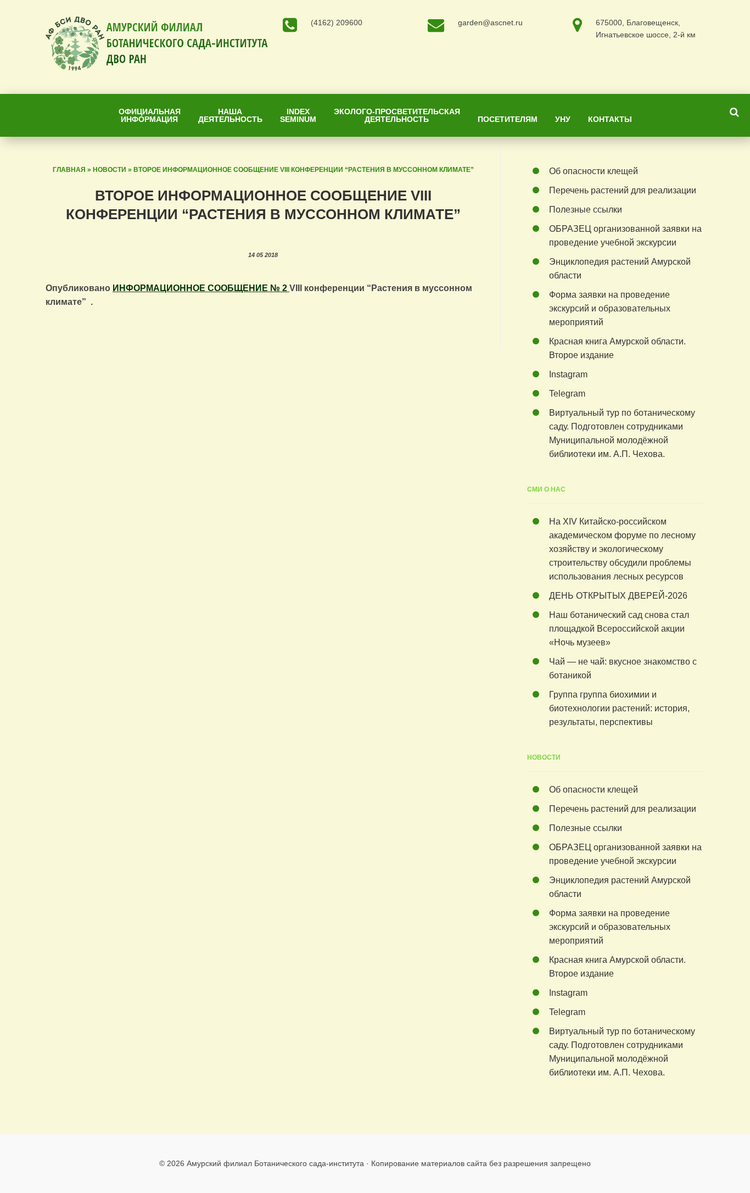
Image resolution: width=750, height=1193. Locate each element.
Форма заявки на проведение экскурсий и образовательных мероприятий (609, 308)
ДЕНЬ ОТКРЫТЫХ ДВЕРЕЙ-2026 (620, 595)
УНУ (562, 119)
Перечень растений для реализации (622, 190)
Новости (109, 170)
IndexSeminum (298, 115)
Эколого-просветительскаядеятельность (397, 115)
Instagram (568, 374)
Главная (69, 170)
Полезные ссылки (585, 209)
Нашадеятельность (230, 115)
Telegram (567, 393)
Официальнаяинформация (150, 115)
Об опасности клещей (593, 171)
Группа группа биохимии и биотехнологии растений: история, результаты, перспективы (619, 708)
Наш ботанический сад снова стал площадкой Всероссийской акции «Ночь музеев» (619, 628)
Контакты (610, 119)
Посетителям (508, 119)
